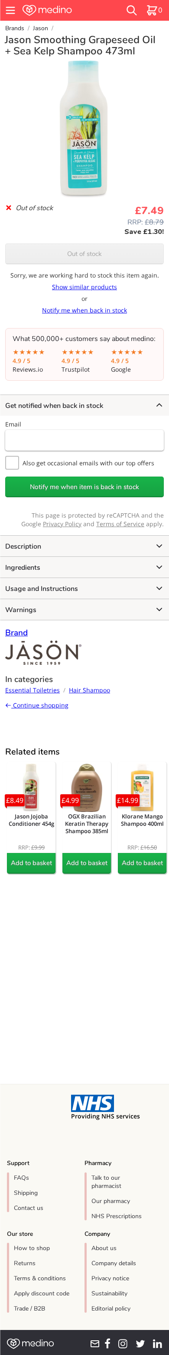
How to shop (32, 1248)
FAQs (21, 1178)
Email (13, 424)
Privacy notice (110, 1278)
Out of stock (84, 254)
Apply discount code (41, 1293)
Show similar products (84, 287)
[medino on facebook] (105, 1344)
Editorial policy (110, 1308)
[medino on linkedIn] (155, 1344)
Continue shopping (39, 705)
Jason (40, 28)
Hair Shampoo (89, 690)
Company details (113, 1263)
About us (104, 1248)
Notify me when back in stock (84, 310)
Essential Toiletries (32, 690)
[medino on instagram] (120, 1344)
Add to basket (31, 863)
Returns (25, 1263)
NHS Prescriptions (116, 1216)
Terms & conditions (40, 1278)
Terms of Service (120, 524)
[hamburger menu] (10, 10)
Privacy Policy (62, 524)
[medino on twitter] (138, 1344)
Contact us (28, 1208)
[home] (60, 10)
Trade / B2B (29, 1308)
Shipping (26, 1193)
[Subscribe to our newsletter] (92, 1344)
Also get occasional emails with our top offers (88, 463)
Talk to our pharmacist (106, 1182)
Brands (14, 28)
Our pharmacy (110, 1201)
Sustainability (109, 1293)
